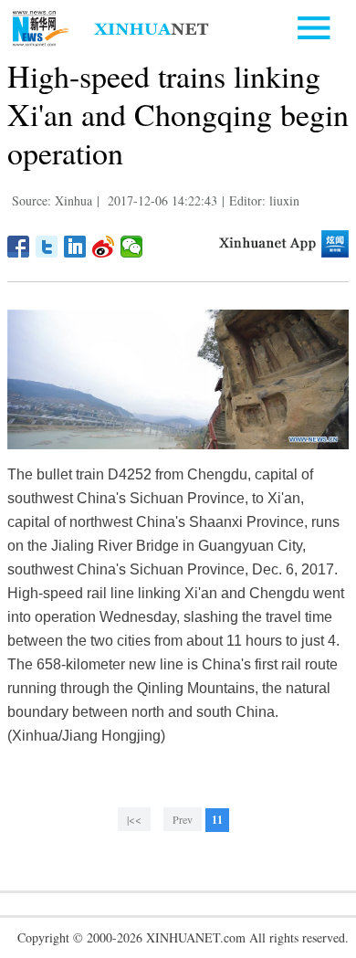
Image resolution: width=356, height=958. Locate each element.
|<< (134, 819)
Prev (183, 819)
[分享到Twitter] (47, 247)
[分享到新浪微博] (103, 247)
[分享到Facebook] (18, 247)
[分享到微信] (131, 247)
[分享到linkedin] (75, 247)
